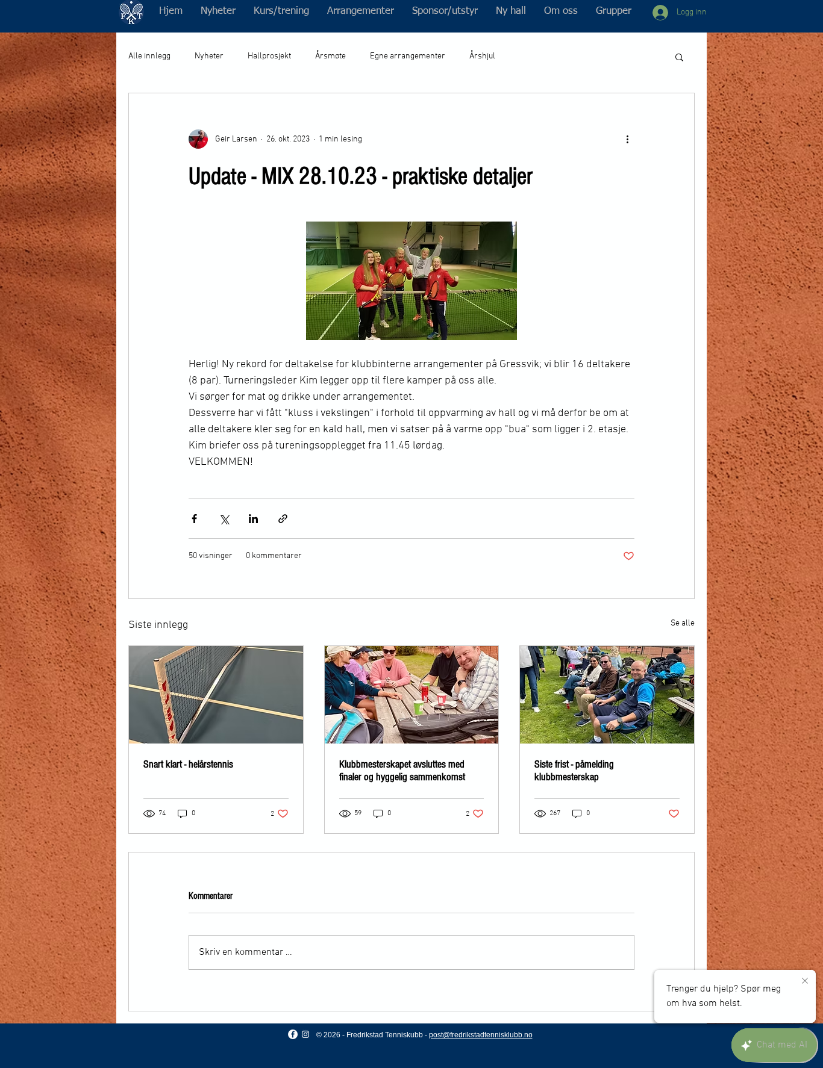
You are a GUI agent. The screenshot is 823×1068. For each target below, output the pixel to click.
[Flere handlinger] (627, 139)
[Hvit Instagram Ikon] (305, 1034)
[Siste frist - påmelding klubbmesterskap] (607, 695)
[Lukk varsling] (805, 981)
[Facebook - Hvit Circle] (293, 1034)
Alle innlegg (149, 56)
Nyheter (209, 56)
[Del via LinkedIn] (253, 518)
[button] (281, 11)
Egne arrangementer (407, 56)
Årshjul (482, 56)
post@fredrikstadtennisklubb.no (481, 1035)
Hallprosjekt (269, 56)
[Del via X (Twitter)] (224, 518)
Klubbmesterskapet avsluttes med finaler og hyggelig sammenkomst (402, 770)
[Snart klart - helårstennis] (216, 695)
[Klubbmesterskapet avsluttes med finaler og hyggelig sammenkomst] (412, 695)
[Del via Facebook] (194, 518)
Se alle (683, 623)
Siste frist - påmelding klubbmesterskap (574, 770)
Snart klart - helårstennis (188, 764)
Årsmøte (330, 56)
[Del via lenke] (283, 518)
